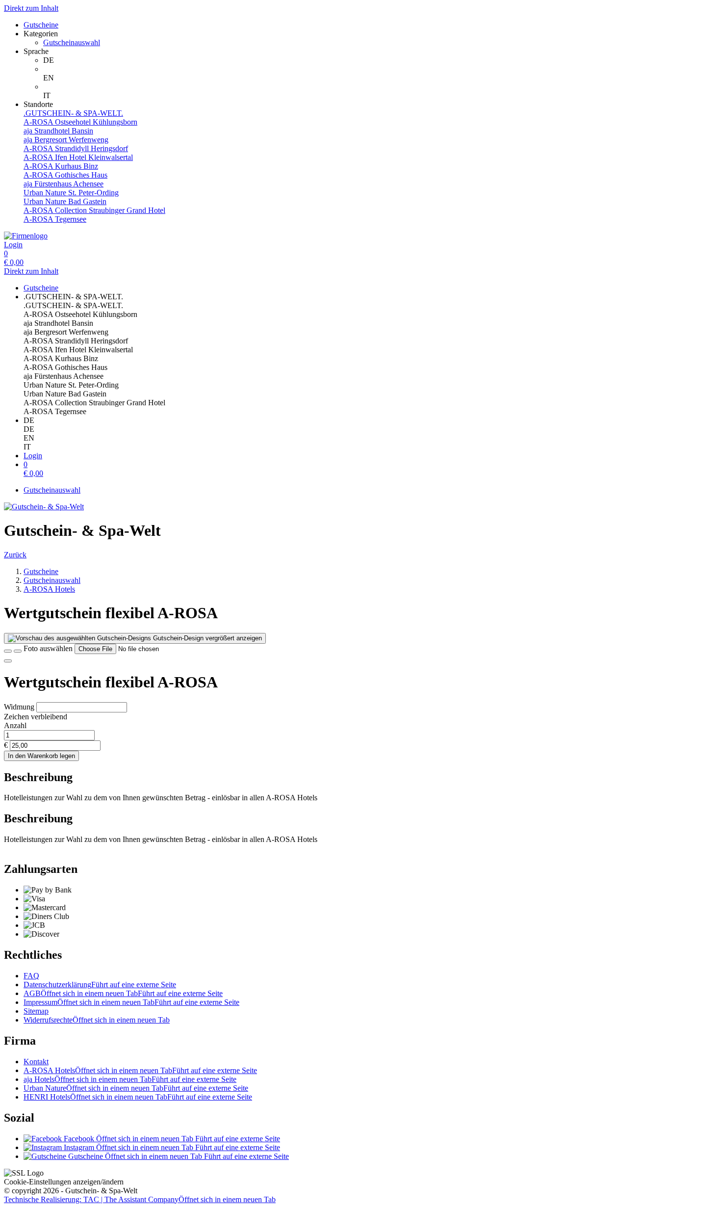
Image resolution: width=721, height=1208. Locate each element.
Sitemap (36, 1011)
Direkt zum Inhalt (31, 8)
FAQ (31, 976)
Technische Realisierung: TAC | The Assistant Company (140, 1199)
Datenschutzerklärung (100, 984)
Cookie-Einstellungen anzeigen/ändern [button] (64, 1182)
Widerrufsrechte (97, 1020)
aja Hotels (130, 1079)
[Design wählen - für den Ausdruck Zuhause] (18, 651)
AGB (123, 993)
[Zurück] (8, 651)
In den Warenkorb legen (41, 756)
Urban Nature (136, 1088)
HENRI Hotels (138, 1097)
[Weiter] (8, 660)
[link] (380, 60)
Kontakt (36, 1061)
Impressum (131, 1002)
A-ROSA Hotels (140, 1070)
